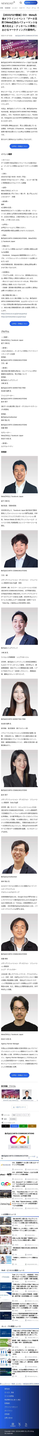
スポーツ (22, 8)
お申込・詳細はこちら (19, 146)
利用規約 (7, 1403)
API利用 (7, 1414)
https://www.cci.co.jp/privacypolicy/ (14, 314)
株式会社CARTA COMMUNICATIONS (26, 35)
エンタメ (14, 8)
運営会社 (7, 1389)
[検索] (21, 3)
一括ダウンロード (20, 1107)
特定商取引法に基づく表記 (12, 1399)
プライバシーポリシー (11, 1407)
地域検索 (7, 8)
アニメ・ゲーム (31, 8)
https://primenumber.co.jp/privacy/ (13, 317)
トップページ (6, 1383)
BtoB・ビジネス (17, 1115)
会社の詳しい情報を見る (19, 1147)
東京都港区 (13, 1119)
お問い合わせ (8, 1418)
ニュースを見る (31, 1157)
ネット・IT (26, 1115)
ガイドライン (8, 1410)
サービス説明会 (9, 1396)
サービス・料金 (9, 1392)
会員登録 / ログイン (31, 2)
